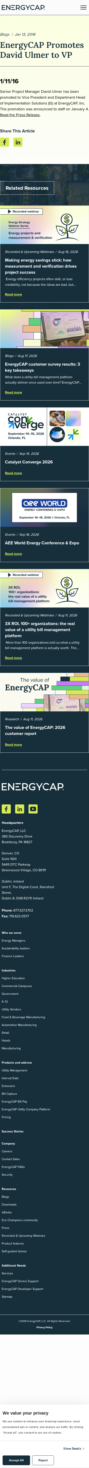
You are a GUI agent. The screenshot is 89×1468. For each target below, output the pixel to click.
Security (7, 1174)
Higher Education (13, 978)
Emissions (8, 1086)
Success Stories (13, 1131)
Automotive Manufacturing (19, 1025)
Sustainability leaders (16, 948)
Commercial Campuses (17, 986)
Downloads (9, 1204)
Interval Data (10, 1078)
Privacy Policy (44, 1327)
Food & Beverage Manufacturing (23, 1017)
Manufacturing (11, 1048)
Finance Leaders (13, 956)
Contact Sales (11, 1159)
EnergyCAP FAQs (13, 1167)
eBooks (7, 1212)
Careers (7, 1151)
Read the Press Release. (20, 114)
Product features (13, 1243)
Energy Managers (13, 940)
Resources (9, 1189)
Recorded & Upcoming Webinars (23, 1235)
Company (8, 1143)
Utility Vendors (11, 1009)
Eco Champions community (20, 1220)
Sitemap (7, 1296)
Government (10, 994)
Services (7, 1273)
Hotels (6, 1040)
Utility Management (14, 1070)
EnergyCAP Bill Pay (14, 1101)
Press (5, 1228)
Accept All (16, 1460)
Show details (72, 1448)
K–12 (5, 1001)
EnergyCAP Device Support (20, 1281)
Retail (5, 1033)
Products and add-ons (17, 1062)
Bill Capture (9, 1094)
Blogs (4, 34)
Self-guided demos (14, 1251)
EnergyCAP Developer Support (22, 1289)
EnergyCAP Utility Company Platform (26, 1109)
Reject (43, 1460)
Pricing (6, 1117)
